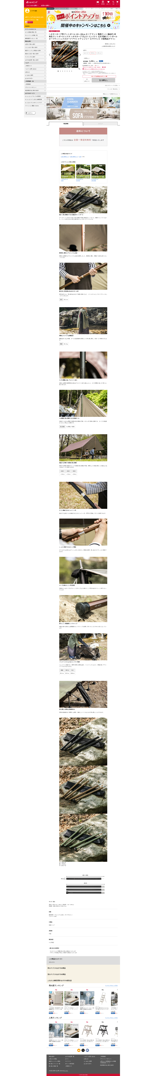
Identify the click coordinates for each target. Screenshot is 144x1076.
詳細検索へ (27, 26)
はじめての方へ (29, 78)
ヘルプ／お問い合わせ (30, 69)
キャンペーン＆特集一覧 (31, 35)
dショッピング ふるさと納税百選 (33, 99)
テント (80, 8)
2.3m (80, 156)
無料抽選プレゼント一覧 (31, 38)
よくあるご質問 (29, 75)
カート (67, 1058)
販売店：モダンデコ (110, 43)
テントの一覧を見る (112, 89)
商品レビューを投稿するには (110, 94)
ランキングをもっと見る (111, 985)
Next (116, 996)
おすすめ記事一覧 (69, 1056)
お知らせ (27, 72)
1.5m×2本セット (65, 156)
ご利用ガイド (28, 65)
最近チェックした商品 (54, 1061)
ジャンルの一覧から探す (31, 47)
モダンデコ (52, 962)
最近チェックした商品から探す (33, 50)
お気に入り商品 (53, 1058)
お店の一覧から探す (30, 44)
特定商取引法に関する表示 (32, 90)
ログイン (30, 113)
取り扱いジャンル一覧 (54, 1063)
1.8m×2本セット (74, 156)
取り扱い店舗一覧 (53, 1066)
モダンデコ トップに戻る (111, 85)
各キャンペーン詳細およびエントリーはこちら (94, 69)
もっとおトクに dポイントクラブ (33, 102)
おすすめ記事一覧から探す (32, 60)
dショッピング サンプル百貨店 (33, 96)
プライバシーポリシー (30, 87)
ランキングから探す (30, 56)
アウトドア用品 (73, 8)
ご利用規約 (28, 84)
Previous (50, 996)
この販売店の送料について (108, 46)
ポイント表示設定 (69, 1063)
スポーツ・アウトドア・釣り (61, 8)
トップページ (50, 8)
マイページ (68, 1061)
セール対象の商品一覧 (30, 32)
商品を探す (52, 1056)
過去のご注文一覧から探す (32, 53)
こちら (66, 1070)
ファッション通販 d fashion (32, 105)
